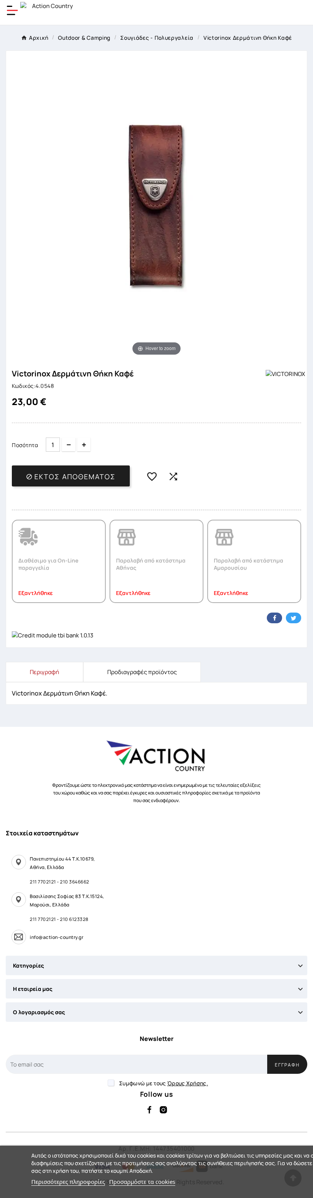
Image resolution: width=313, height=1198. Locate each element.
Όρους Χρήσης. (187, 1083)
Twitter (293, 618)
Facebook (274, 618)
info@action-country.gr (56, 937)
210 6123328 (74, 919)
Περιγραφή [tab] (44, 672)
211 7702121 (43, 882)
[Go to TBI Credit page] (52, 636)
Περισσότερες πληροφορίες (68, 1181)
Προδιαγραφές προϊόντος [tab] (142, 672)
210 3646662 (74, 882)
